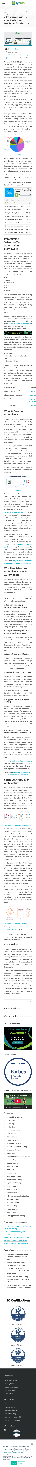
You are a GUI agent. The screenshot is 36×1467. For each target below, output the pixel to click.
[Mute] (26, 1107)
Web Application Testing (15, 1216)
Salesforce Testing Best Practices (16, 1244)
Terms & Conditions (11, 1387)
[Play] (6, 1107)
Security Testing (12, 1193)
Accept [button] (14, 1463)
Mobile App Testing (13, 1166)
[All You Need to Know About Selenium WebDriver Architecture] (18, 39)
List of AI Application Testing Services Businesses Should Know (17, 1256)
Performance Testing (14, 1180)
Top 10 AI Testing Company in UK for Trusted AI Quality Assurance (18, 1286)
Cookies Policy (7, 1452)
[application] (18, 1101)
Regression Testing (13, 1183)
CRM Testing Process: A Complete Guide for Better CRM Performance (18, 1271)
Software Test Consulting (13, 1417)
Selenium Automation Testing (18, 55)
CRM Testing (11, 1133)
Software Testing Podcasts (16, 1222)
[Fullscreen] (29, 1107)
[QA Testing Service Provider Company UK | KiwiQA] (18, 5)
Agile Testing (11, 1120)
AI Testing (10, 1124)
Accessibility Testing (14, 1117)
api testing (10, 1127)
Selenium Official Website (19, 324)
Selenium (12, 58)
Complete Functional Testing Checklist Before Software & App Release (18, 1279)
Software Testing (12, 1202)
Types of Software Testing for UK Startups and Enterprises (18, 1263)
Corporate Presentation (13, 1420)
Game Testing (11, 1153)
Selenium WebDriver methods (15, 513)
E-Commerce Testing (14, 1143)
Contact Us (9, 1394)
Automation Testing (14, 1130)
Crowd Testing (11, 1137)
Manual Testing (12, 1163)
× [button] (32, 1443)
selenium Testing (12, 1199)
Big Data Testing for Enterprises (15, 1240)
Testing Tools (11, 1212)
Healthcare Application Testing (18, 1156)
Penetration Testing (13, 1176)
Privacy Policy (9, 1384)
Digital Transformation (14, 1140)
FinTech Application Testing (16, 1147)
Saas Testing (11, 1186)
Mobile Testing (11, 1170)
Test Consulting (12, 1209)
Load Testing (11, 1160)
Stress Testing (11, 1206)
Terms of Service (20, 1452)
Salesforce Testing (13, 1189)
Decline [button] (22, 1463)
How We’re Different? (12, 1380)
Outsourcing (11, 1173)
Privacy (13, 1452)
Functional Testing (13, 1150)
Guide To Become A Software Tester (17, 1237)
